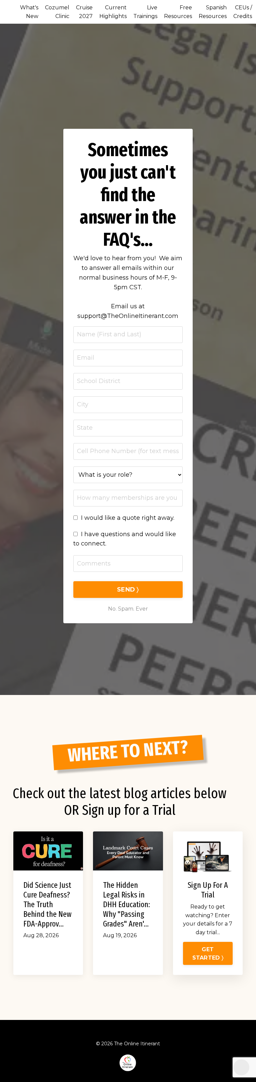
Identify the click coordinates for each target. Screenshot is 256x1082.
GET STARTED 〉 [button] (207, 953)
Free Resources (178, 11)
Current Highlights (113, 11)
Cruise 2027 (84, 11)
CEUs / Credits (242, 11)
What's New (29, 11)
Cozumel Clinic (57, 11)
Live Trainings (145, 11)
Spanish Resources (213, 11)
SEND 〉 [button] (128, 589)
